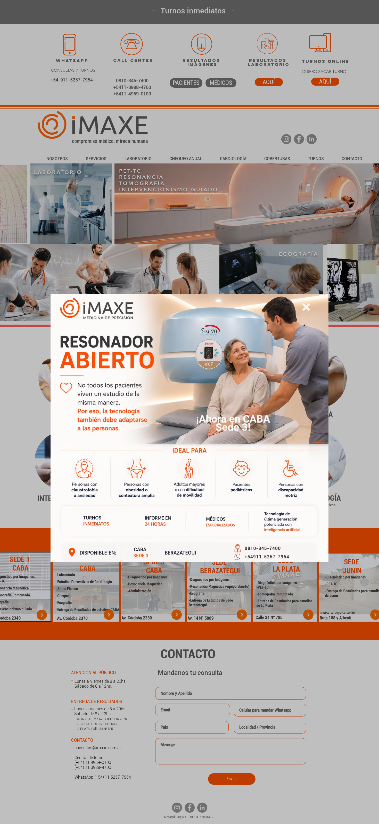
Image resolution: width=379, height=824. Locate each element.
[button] (306, 307)
